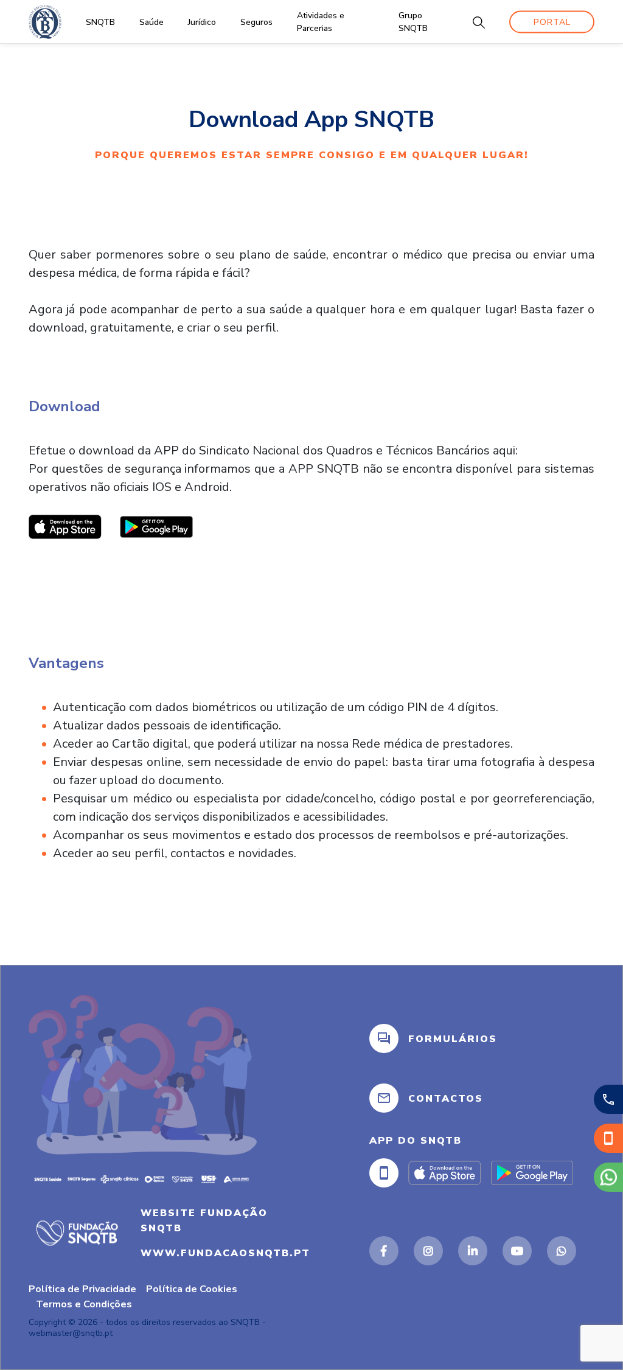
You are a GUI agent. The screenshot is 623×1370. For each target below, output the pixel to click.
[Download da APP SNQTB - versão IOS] (65, 526)
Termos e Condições (84, 1304)
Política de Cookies (191, 1289)
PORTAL (552, 21)
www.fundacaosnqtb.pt (225, 1252)
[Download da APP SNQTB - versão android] (156, 526)
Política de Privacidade (82, 1289)
